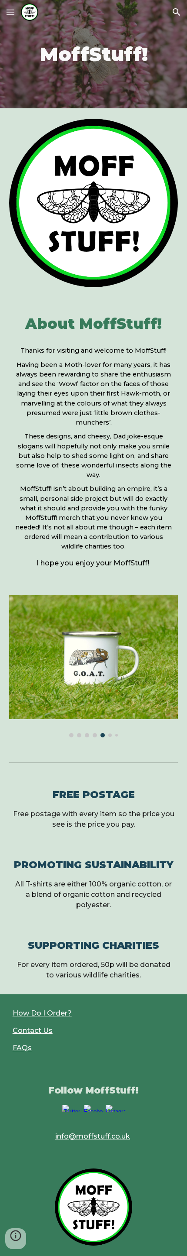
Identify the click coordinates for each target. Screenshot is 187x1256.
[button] (10, 12)
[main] (93, 54)
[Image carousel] (93, 666)
